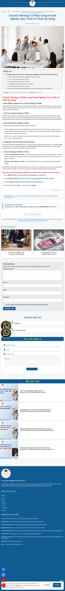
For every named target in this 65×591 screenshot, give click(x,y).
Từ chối (47, 585)
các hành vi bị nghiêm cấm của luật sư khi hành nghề (16, 253)
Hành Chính (41, 12)
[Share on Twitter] (31, 214)
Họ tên (5, 282)
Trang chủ (4, 11)
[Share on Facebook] (28, 214)
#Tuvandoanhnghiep (42, 220)
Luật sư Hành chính (20, 207)
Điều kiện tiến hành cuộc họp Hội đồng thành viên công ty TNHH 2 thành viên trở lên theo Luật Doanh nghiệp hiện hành (37, 429)
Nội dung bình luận (9, 269)
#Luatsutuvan (59, 219)
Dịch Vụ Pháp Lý (15, 11)
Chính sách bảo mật (11, 587)
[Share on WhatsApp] (25, 214)
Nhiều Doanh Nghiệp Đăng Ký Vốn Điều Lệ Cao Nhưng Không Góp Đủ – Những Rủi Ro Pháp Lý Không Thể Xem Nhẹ (36, 448)
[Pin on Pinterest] (37, 214)
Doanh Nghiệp (33, 12)
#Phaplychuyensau (22, 220)
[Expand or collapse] (61, 71)
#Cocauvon (53, 219)
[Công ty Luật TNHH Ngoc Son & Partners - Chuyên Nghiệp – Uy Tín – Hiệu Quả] (32, 5)
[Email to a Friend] (34, 214)
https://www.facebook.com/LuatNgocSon (30, 182)
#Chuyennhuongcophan (44, 219)
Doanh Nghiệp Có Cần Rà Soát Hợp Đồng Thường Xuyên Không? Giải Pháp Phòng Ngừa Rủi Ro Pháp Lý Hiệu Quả (35, 410)
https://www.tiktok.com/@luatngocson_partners (31, 175)
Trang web (6, 297)
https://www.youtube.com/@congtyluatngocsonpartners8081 (36, 178)
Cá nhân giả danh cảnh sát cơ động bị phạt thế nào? (49, 253)
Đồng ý (57, 585)
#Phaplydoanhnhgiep (32, 220)
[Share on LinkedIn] (39, 214)
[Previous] (3, 241)
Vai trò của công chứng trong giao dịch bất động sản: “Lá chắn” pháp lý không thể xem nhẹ (33, 391)
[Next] (61, 241)
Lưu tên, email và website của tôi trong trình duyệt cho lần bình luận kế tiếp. (27, 304)
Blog (9, 11)
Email (5, 290)
